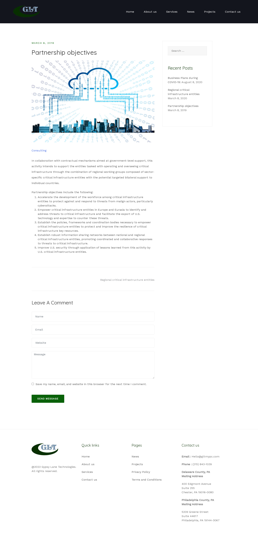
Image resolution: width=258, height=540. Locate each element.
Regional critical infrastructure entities (127, 279)
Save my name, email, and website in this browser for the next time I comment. (91, 384)
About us (150, 11)
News (190, 11)
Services (171, 11)
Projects (209, 11)
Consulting (39, 150)
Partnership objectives (183, 106)
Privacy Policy (141, 472)
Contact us (232, 11)
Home (130, 11)
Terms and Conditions (147, 479)
